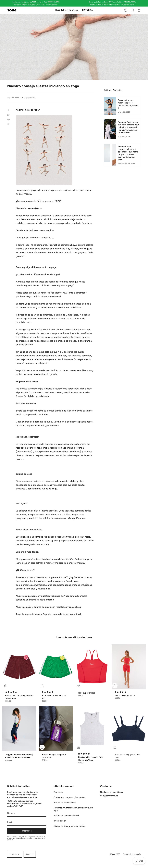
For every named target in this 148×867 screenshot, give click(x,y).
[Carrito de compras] (139, 10)
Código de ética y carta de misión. (69, 826)
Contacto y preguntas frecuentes (69, 797)
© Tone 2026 (115, 854)
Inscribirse (27, 830)
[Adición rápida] (5, 685)
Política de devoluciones (65, 802)
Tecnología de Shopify (132, 854)
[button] (66, 10)
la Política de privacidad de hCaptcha (26, 837)
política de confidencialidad (66, 815)
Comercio (58, 792)
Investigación (60, 820)
